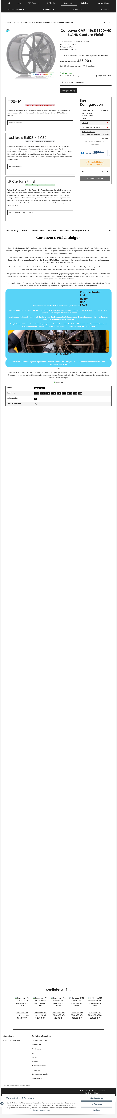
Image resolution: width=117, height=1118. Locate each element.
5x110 (58, 393)
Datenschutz (36, 1045)
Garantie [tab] (64, 230)
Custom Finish (103, 3)
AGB (33, 1053)
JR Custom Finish (88, 132)
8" (35, 399)
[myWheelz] (9, 3)
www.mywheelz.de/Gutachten (97, 56)
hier (58, 368)
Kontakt (79, 372)
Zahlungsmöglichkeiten (11, 1040)
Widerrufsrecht (37, 1078)
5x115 (75, 393)
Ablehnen (96, 1110)
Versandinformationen (40, 1066)
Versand (78, 66)
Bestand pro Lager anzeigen (74, 82)
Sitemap (35, 1061)
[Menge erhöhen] (107, 171)
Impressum (36, 1070)
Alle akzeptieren (96, 1098)
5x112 (63, 393)
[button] (110, 232)
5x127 (42, 393)
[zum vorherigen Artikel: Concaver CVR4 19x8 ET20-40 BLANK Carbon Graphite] (104, 22)
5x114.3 (69, 393)
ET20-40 (85, 123)
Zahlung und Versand (39, 1040)
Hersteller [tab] (52, 230)
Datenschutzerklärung (41, 1110)
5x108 (53, 393)
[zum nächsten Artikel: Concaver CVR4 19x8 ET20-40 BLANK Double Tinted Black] (109, 22)
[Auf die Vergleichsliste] (45, 33)
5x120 (37, 393)
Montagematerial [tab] (80, 230)
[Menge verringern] (82, 171)
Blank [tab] (24, 230)
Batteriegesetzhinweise (40, 1074)
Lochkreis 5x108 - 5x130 (91, 127)
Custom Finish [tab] (37, 230)
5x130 (47, 393)
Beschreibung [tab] (11, 230)
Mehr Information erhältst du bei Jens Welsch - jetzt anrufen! (58, 323)
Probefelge (77, 9)
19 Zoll (71, 47)
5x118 (80, 393)
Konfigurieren (96, 1104)
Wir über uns (36, 1049)
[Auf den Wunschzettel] (51, 33)
